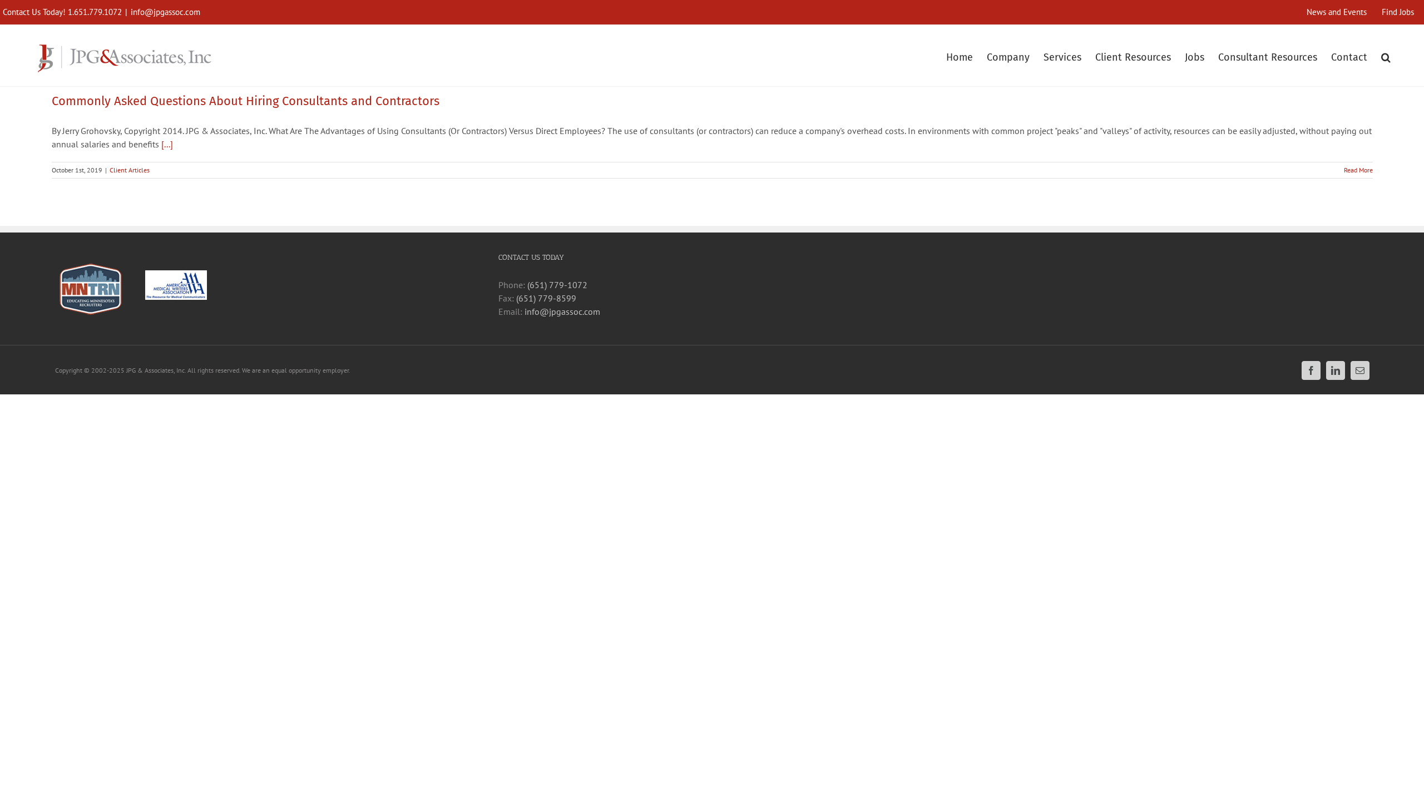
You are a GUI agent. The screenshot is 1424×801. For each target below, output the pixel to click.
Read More (1358, 170)
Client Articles (130, 170)
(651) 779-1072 (557, 284)
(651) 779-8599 (546, 298)
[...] (167, 144)
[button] (1386, 56)
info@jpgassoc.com (165, 12)
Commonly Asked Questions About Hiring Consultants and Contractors (245, 100)
